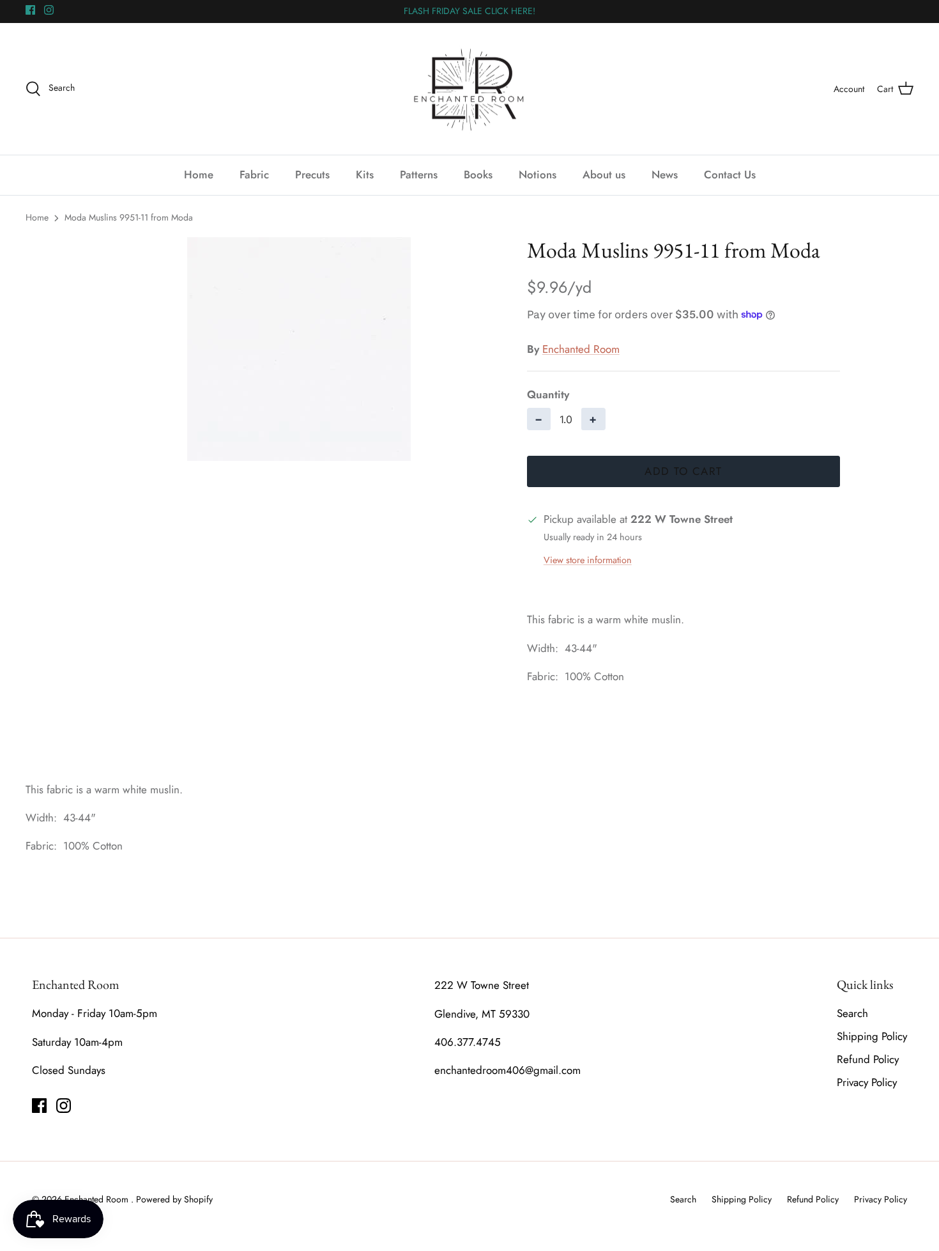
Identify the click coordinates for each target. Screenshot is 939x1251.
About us (604, 174)
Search (852, 1013)
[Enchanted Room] (469, 89)
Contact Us (730, 174)
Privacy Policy (867, 1082)
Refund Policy (868, 1059)
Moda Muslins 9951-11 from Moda (129, 217)
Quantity (548, 394)
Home (198, 174)
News (665, 174)
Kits (365, 174)
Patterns (419, 174)
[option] (299, 349)
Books (478, 174)
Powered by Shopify (174, 1199)
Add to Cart (683, 471)
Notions (537, 174)
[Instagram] (49, 10)
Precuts (312, 174)
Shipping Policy (872, 1036)
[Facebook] (30, 10)
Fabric (254, 174)
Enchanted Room (581, 349)
